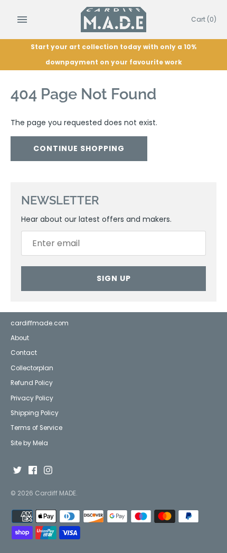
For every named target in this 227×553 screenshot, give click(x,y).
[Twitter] (17, 471)
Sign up (114, 278)
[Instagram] (48, 471)
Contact (24, 353)
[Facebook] (33, 471)
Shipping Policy (35, 413)
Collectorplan (32, 368)
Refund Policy (32, 383)
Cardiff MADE (55, 493)
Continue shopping (79, 148)
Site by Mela (29, 443)
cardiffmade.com (40, 323)
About (20, 338)
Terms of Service (36, 428)
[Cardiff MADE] (114, 19)
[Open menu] (22, 19)
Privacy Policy (32, 398)
